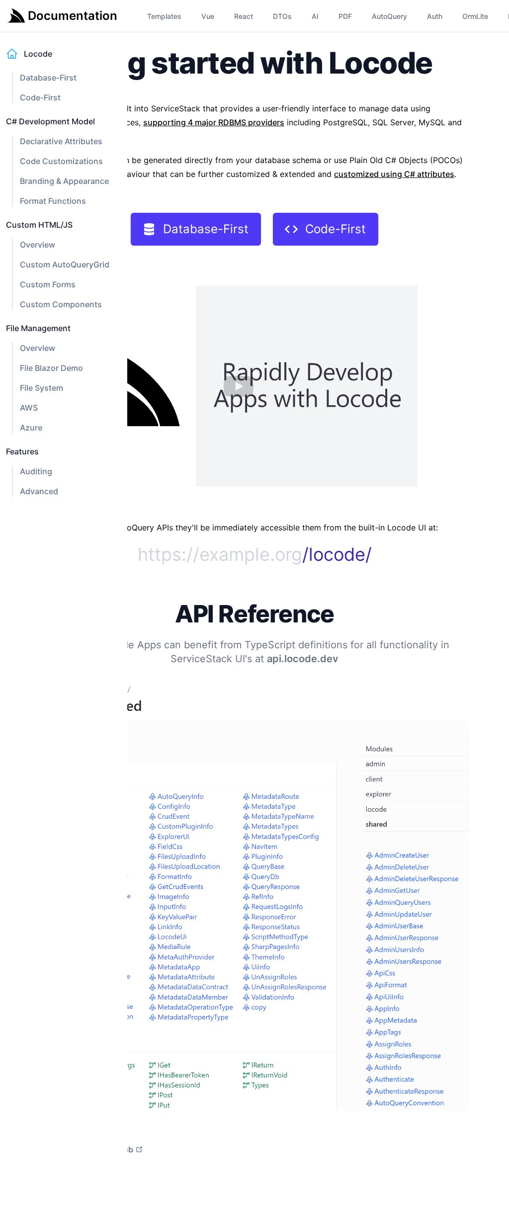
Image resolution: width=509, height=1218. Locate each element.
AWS (29, 408)
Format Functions (53, 201)
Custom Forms (48, 284)
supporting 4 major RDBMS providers (213, 122)
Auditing (36, 471)
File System (41, 388)
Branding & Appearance (64, 181)
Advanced (39, 491)
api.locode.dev (303, 659)
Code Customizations (61, 161)
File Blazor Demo (51, 368)
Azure (31, 428)
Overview (37, 245)
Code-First (40, 97)
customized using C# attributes (394, 174)
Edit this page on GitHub (86, 1149)
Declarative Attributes (61, 141)
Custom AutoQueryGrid (64, 264)
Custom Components (61, 304)
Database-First (48, 78)
